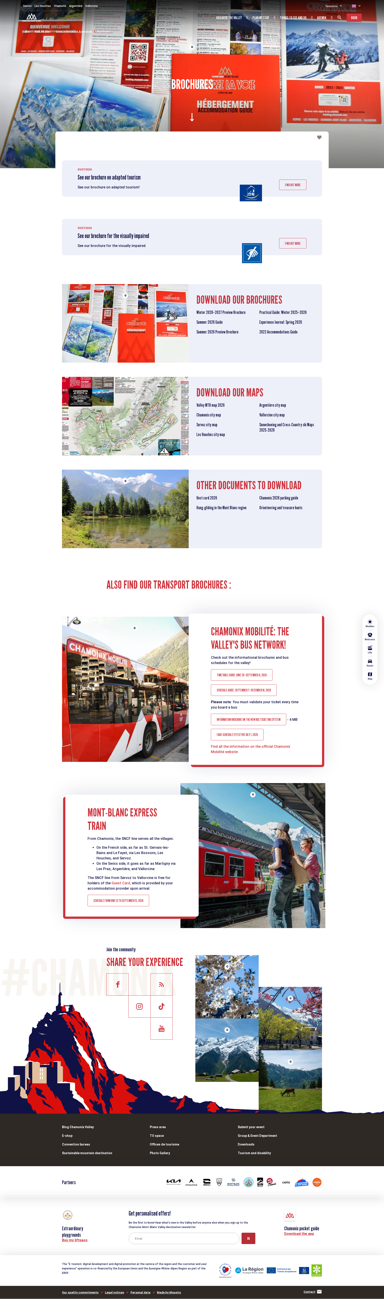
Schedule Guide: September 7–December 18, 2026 (244, 690)
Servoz (27, 6)
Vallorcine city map (272, 415)
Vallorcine (91, 6)
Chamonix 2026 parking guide (278, 498)
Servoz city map (206, 424)
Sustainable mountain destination (87, 1153)
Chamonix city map (208, 415)
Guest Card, (121, 883)
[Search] (339, 17)
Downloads (246, 1144)
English (354, 6)
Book (354, 17)
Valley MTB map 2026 (210, 405)
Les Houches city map (210, 434)
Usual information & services (74, 31)
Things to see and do (293, 17)
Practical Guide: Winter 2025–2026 (283, 312)
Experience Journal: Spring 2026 (280, 322)
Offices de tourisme (164, 1144)
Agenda (321, 17)
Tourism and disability (254, 1153)
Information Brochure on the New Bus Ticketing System (248, 719)
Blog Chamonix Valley (78, 1127)
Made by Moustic (169, 1292)
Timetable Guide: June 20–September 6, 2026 (242, 675)
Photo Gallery (160, 1153)
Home (25, 31)
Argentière (75, 6)
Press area (158, 1127)
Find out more (293, 185)
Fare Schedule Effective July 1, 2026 (237, 735)
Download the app (299, 1234)
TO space (157, 1135)
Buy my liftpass (75, 1240)
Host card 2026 (206, 498)
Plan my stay (260, 17)
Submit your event (251, 1127)
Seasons (331, 6)
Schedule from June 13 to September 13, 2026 (118, 901)
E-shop (67, 1135)
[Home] (32, 18)
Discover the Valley (229, 17)
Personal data (140, 1292)
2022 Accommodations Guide (278, 332)
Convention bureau (76, 1144)
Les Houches (43, 6)
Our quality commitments (80, 1292)
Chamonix (60, 6)
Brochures (103, 31)
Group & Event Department (257, 1135)
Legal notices (114, 1292)
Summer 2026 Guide (209, 322)
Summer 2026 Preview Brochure (217, 332)
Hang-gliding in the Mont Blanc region (221, 507)
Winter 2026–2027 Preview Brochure (221, 312)
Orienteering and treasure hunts (280, 507)
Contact (309, 1291)
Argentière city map (272, 405)
